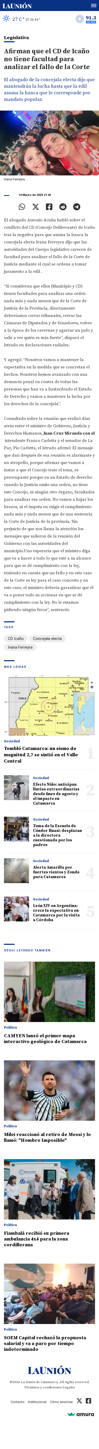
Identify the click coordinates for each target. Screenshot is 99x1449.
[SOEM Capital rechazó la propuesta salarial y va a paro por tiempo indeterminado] (49, 1294)
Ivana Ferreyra (20, 647)
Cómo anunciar (61, 1402)
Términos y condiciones (43, 1387)
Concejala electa (47, 638)
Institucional (37, 1402)
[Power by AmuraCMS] (81, 1414)
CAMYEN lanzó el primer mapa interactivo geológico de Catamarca (45, 1039)
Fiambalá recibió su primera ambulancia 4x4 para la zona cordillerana (36, 1239)
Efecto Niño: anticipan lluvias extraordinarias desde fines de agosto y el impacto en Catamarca (56, 794)
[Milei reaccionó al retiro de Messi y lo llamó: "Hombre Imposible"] (49, 1090)
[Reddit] (63, 206)
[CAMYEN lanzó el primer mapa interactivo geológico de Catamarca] (49, 992)
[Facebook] (49, 206)
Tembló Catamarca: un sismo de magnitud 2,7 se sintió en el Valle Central (41, 755)
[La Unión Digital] (17, 5)
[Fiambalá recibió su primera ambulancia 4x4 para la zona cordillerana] (49, 1189)
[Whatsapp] (22, 206)
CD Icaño (16, 638)
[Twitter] (35, 206)
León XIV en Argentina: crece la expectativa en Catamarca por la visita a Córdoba (56, 912)
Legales (69, 1387)
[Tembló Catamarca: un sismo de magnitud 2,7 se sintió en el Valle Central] (49, 705)
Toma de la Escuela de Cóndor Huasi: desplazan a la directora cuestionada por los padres (57, 835)
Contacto (18, 1402)
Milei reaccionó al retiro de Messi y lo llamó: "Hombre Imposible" (47, 1137)
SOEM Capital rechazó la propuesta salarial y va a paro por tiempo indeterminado (45, 1343)
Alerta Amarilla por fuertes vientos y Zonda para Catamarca (56, 872)
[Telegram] (76, 206)
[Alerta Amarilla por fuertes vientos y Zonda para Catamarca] (16, 870)
